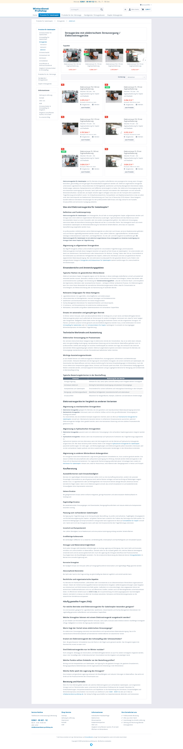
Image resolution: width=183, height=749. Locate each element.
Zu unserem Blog (44, 117)
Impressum (65, 720)
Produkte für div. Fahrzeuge (47, 74)
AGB (40, 103)
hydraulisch (43, 47)
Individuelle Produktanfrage (100, 715)
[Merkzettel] (125, 9)
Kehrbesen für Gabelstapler (72, 463)
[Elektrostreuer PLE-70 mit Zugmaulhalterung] (135, 55)
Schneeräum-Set (44, 55)
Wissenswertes (96, 720)
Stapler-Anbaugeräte (45, 84)
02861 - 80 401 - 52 (39, 720)
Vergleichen (86, 104)
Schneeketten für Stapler (131, 521)
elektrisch (43, 50)
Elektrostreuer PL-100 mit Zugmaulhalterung (89, 152)
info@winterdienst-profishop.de (73, 694)
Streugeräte (43, 42)
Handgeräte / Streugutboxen (43, 79)
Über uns (42, 101)
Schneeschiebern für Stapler (97, 325)
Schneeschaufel (44, 52)
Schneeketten (43, 61)
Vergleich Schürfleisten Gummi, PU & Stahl (46, 113)
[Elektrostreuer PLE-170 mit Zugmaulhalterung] (114, 55)
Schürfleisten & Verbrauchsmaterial (45, 64)
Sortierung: (121, 77)
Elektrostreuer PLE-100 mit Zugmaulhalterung (72, 65)
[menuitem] (87, 9)
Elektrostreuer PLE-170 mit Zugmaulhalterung (114, 65)
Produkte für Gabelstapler (46, 29)
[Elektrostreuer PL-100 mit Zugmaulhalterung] (70, 161)
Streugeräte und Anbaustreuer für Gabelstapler (95, 260)
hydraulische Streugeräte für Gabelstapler (125, 443)
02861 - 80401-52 (114, 692)
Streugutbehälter (135, 555)
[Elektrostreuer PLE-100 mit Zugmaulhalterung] (72, 55)
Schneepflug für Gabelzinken (44, 38)
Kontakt (41, 98)
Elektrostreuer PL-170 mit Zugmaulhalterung (93, 65)
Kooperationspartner (98, 722)
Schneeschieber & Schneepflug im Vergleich (45, 108)
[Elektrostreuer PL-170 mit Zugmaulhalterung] (93, 55)
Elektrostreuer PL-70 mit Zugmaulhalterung (132, 152)
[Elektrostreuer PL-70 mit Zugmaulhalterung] (114, 161)
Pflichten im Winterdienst (100, 729)
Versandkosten (89, 737)
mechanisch (43, 44)
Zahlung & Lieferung (45, 95)
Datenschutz (96, 718)
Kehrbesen (42, 58)
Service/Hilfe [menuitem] (145, 5)
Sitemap (64, 715)
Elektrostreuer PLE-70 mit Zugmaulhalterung (135, 65)
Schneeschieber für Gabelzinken (45, 33)
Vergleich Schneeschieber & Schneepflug (47, 69)
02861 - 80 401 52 (87, 1)
